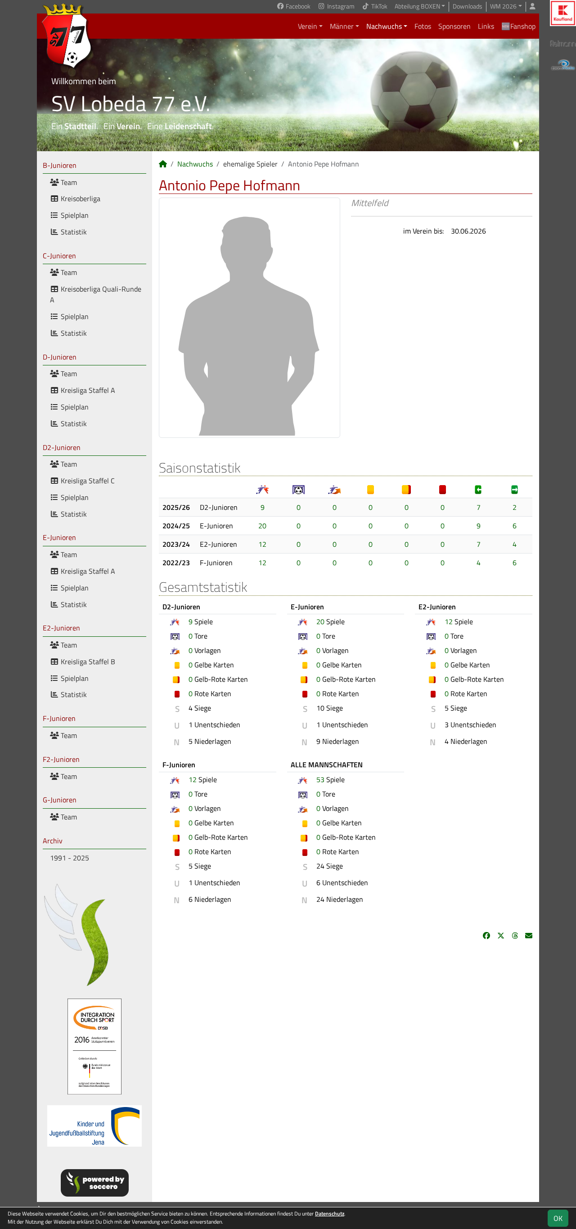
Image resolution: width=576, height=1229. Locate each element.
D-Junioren (59, 356)
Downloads (467, 6)
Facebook (297, 6)
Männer (342, 26)
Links (486, 26)
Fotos (422, 26)
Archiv (53, 840)
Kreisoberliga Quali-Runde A (95, 294)
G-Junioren (59, 799)
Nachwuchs (384, 26)
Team (68, 182)
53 (320, 779)
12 (262, 544)
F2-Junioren (61, 759)
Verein (307, 26)
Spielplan (74, 215)
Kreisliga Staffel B (87, 661)
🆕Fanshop (518, 26)
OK (558, 1218)
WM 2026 (503, 6)
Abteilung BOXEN (417, 6)
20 (262, 525)
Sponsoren (454, 26)
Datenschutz (329, 1213)
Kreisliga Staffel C (87, 480)
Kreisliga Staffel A (87, 390)
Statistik (73, 231)
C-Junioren (59, 255)
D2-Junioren (62, 447)
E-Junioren (59, 537)
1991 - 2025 (69, 857)
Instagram (340, 6)
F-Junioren (59, 718)
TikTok (378, 6)
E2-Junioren (61, 627)
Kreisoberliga (79, 198)
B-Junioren (59, 165)
